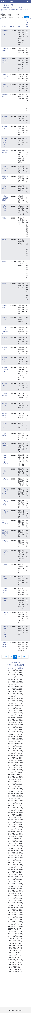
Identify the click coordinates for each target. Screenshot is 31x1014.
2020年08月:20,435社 (15, 841)
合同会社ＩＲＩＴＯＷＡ (5, 553)
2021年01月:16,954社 (15, 829)
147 (23, 656)
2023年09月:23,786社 (15, 753)
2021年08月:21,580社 (15, 812)
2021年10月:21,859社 (15, 808)
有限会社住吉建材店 (5, 590)
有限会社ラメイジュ (5, 425)
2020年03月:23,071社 (15, 853)
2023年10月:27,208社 (15, 751)
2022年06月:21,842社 (15, 789)
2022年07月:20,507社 (15, 786)
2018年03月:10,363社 (15, 910)
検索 (26, 17)
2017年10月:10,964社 (15, 922)
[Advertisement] (15, 990)
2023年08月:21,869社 (15, 755)
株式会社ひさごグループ (5, 491)
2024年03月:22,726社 (15, 739)
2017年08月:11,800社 (15, 926)
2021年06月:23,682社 (15, 817)
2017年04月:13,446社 (15, 936)
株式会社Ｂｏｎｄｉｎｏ (5, 543)
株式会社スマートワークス (5, 128)
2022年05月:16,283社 (15, 791)
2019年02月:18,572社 (15, 884)
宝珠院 (4, 261)
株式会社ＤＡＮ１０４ (5, 481)
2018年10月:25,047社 (15, 893)
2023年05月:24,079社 (15, 763)
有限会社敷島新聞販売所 (5, 198)
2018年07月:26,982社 (15, 900)
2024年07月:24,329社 (15, 729)
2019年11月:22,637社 (15, 862)
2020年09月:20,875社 (15, 839)
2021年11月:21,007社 (15, 805)
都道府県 (3, 15)
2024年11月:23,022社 (15, 720)
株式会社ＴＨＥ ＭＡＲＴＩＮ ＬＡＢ (5, 142)
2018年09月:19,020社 (15, 896)
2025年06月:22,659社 (15, 703)
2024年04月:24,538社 (15, 736)
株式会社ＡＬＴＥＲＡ (5, 32)
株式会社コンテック (5, 513)
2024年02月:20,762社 (15, 741)
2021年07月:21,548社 (15, 815)
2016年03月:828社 (15, 967)
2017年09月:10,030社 (15, 924)
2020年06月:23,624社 (15, 846)
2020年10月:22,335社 (15, 836)
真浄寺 (4, 218)
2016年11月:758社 (15, 948)
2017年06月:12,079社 (15, 931)
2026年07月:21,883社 (15, 672)
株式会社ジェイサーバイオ (5, 644)
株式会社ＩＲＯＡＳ (5, 614)
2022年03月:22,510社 (15, 796)
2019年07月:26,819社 (15, 872)
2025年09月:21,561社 (15, 696)
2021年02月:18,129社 (15, 827)
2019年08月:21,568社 (15, 869)
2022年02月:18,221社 (15, 798)
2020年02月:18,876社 (15, 855)
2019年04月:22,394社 (15, 879)
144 (11, 656)
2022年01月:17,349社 (15, 801)
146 (19, 656)
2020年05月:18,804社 (15, 848)
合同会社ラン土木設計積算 (5, 60)
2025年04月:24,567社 (15, 708)
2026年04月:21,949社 (15, 679)
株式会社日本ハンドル (5, 86)
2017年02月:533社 (15, 941)
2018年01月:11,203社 (15, 915)
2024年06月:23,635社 (15, 732)
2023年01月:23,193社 (15, 772)
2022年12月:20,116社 (15, 774)
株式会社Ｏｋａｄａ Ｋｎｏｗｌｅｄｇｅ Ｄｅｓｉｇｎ (5, 632)
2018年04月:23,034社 (15, 908)
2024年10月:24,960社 (15, 722)
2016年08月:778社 (15, 955)
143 (6, 656)
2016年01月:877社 (15, 972)
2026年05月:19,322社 (15, 677)
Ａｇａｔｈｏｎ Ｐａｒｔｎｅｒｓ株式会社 (5, 459)
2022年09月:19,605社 (15, 782)
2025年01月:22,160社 (15, 715)
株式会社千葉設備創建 (5, 369)
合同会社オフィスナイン (5, 168)
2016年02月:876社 (15, 969)
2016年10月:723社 (15, 950)
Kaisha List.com (7, 1)
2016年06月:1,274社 (15, 960)
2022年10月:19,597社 (15, 779)
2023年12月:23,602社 (15, 746)
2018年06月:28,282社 (15, 903)
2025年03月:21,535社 (15, 710)
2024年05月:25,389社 (15, 734)
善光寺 (4, 283)
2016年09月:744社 (15, 953)
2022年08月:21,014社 (15, 784)
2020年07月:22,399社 (15, 843)
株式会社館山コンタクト (5, 415)
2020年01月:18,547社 (15, 858)
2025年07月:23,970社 (15, 701)
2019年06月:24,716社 (15, 874)
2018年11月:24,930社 (15, 891)
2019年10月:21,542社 (15, 865)
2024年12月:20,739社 (15, 717)
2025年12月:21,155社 (15, 689)
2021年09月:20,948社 (15, 810)
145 (15, 656)
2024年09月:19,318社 (15, 725)
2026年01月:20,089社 (15, 687)
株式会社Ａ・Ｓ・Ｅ (5, 405)
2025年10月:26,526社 (15, 694)
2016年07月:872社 (15, 957)
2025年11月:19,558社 (15, 691)
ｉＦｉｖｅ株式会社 (5, 471)
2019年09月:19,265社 (15, 867)
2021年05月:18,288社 (15, 820)
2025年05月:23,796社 (15, 706)
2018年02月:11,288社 (15, 912)
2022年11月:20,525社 (15, 777)
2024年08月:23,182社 (15, 727)
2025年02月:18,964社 (15, 713)
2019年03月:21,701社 (15, 881)
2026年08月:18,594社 (15, 670)
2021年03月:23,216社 (15, 824)
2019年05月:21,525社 (15, 877)
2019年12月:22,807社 (15, 860)
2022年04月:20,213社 (15, 794)
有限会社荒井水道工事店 (5, 533)
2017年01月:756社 (15, 943)
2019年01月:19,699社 (15, 886)
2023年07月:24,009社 (15, 758)
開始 (9, 15)
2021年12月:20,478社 (15, 803)
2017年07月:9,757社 (15, 929)
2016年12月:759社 (15, 946)
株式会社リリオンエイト (5, 76)
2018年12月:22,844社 (15, 888)
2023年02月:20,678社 (15, 770)
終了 (17, 15)
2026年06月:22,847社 (15, 675)
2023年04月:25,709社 (15, 765)
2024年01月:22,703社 (15, 744)
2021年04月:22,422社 (15, 822)
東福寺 (4, 240)
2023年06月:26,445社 (15, 760)
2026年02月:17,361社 (15, 684)
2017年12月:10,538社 (15, 917)
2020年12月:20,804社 (15, 831)
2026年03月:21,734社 (15, 682)
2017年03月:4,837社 (15, 938)
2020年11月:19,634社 (15, 834)
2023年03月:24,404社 (15, 767)
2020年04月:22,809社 (15, 851)
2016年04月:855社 (15, 964)
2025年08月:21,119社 (15, 698)
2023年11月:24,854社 (15, 748)
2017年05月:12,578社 (15, 934)
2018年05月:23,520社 (15, 905)
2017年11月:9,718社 (15, 919)
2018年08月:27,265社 (15, 898)
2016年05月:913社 (15, 962)
